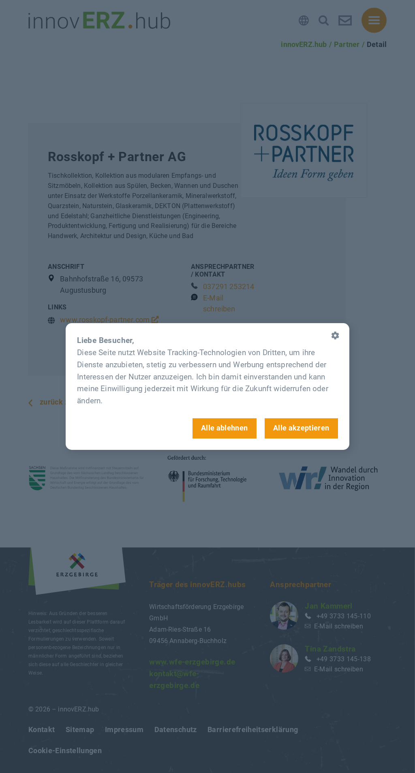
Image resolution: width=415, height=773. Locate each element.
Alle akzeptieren (301, 428)
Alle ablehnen (224, 428)
